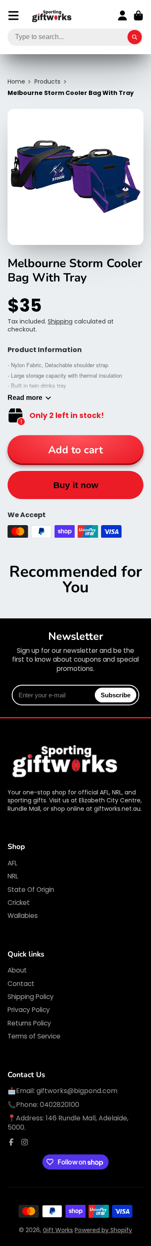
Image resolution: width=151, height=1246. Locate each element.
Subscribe (115, 695)
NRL (13, 876)
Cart (138, 16)
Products (47, 82)
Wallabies (23, 915)
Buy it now (75, 485)
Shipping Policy (31, 996)
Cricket (19, 902)
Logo (52, 16)
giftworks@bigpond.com (76, 1091)
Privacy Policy (29, 1009)
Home (16, 82)
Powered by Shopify (103, 1230)
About (17, 970)
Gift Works (58, 1230)
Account (122, 16)
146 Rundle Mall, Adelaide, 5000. (68, 1122)
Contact (21, 983)
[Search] (135, 37)
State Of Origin (31, 889)
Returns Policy (29, 1023)
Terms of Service (34, 1036)
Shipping (60, 321)
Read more (25, 397)
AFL (12, 863)
